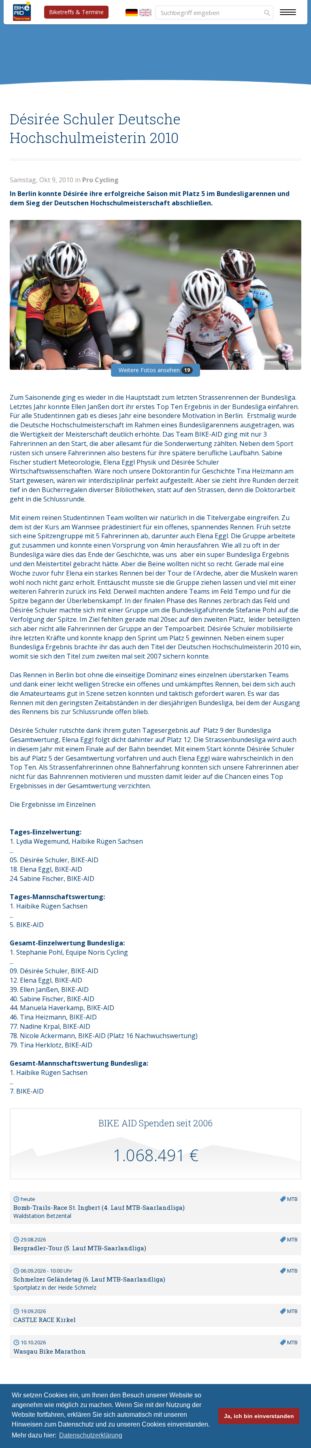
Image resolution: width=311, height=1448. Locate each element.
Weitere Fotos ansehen (154, 370)
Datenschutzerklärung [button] (90, 1435)
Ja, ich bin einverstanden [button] (259, 1416)
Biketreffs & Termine (76, 12)
